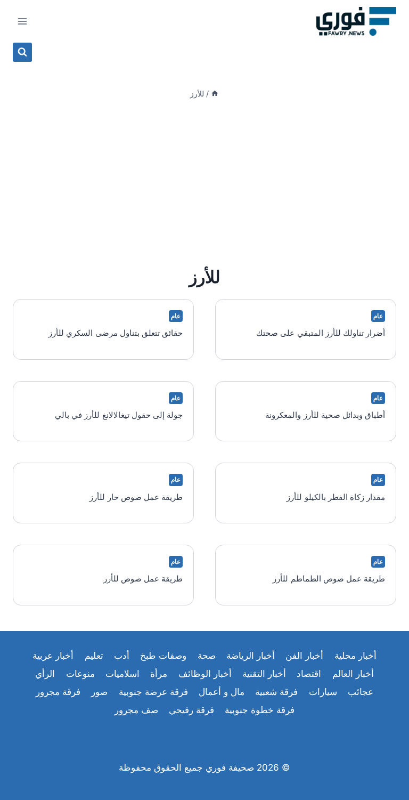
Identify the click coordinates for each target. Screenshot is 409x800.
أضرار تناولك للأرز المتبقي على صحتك (320, 333)
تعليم (94, 655)
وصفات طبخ (163, 655)
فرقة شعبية (276, 691)
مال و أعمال (221, 691)
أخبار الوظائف (205, 673)
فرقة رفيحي (191, 710)
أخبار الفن (304, 655)
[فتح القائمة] (22, 21)
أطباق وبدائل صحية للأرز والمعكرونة (325, 415)
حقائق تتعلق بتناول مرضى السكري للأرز (115, 333)
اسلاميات (122, 673)
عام (378, 316)
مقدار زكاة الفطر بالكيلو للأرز (336, 497)
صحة (207, 655)
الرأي (45, 673)
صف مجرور (136, 710)
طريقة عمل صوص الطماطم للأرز (329, 578)
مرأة (158, 673)
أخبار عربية (52, 655)
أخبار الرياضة (250, 655)
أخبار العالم (353, 673)
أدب (121, 655)
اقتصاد (309, 673)
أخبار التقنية (264, 673)
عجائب (360, 691)
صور (99, 691)
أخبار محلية (355, 655)
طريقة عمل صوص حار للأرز (136, 497)
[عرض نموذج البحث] (22, 52)
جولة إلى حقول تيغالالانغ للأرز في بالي (119, 415)
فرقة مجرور (58, 691)
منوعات (80, 673)
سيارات (323, 691)
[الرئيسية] (214, 93)
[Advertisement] (204, 182)
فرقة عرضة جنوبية (153, 691)
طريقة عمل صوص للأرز (143, 578)
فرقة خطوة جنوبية (260, 710)
